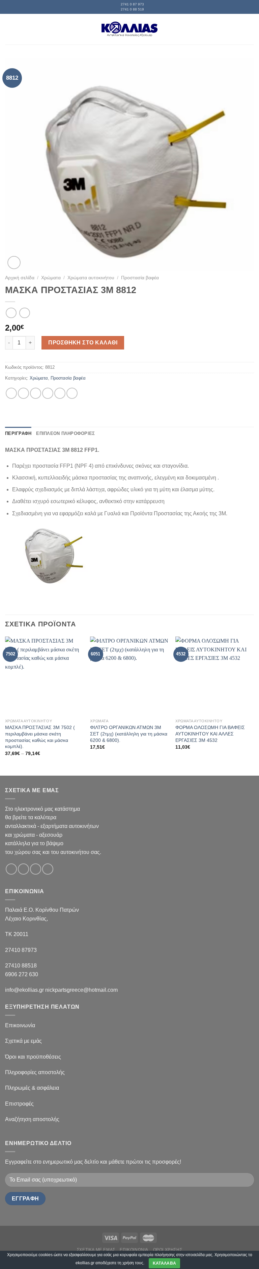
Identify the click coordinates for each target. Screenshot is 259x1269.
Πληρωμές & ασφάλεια (32, 1088)
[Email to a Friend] (47, 393)
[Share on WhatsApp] (11, 393)
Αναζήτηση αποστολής (32, 1119)
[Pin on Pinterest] (59, 393)
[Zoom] (14, 262)
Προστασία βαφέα (140, 277)
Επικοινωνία (20, 1025)
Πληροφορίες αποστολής (35, 1072)
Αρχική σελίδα (19, 277)
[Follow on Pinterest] (47, 869)
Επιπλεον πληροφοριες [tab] (65, 433)
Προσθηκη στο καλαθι (82, 342)
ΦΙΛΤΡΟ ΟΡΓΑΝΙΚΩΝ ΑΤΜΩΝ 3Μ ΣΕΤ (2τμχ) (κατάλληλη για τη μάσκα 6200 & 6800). (128, 734)
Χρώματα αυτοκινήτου (90, 277)
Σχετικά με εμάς (23, 1041)
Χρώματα (51, 277)
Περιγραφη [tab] (18, 433)
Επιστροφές (19, 1104)
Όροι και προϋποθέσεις (33, 1057)
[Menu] (9, 29)
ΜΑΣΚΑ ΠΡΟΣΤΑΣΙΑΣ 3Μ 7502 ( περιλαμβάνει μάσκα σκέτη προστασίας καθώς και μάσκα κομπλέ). (40, 737)
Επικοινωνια (134, 1249)
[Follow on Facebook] (11, 869)
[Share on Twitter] (35, 393)
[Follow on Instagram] (23, 869)
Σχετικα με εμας (96, 1249)
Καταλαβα (164, 1263)
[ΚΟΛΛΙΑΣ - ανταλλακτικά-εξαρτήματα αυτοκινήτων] (129, 29)
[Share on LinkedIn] (72, 393)
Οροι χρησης (167, 1249)
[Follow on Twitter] (35, 869)
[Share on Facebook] (23, 393)
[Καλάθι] (250, 29)
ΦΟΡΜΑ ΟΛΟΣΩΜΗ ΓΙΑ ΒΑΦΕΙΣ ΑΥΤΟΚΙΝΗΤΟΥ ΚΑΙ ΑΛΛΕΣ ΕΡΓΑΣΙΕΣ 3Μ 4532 (210, 734)
